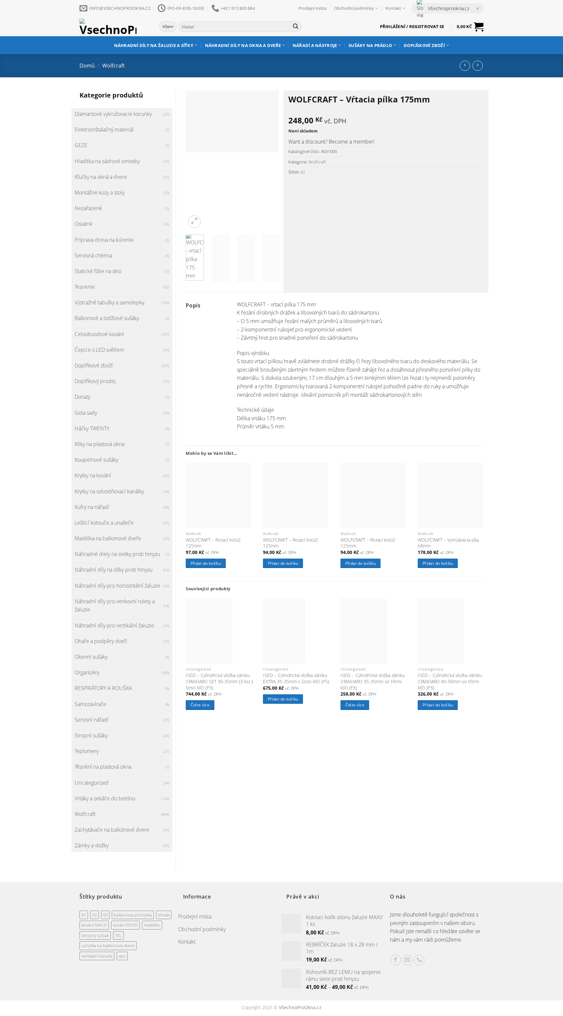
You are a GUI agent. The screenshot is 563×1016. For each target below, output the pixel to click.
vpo (122, 956)
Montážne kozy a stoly (99, 192)
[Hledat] (295, 26)
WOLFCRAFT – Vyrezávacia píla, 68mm (448, 543)
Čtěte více (200, 704)
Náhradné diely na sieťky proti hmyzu (117, 554)
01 (83, 915)
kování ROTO (125, 925)
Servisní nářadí (91, 719)
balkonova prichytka (133, 915)
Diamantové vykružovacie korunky (113, 113)
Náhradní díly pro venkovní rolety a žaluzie (115, 605)
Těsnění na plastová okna (103, 766)
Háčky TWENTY (92, 428)
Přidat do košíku (206, 563)
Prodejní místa (312, 8)
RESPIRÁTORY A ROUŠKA (103, 688)
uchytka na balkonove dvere (108, 945)
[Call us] (419, 960)
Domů (87, 65)
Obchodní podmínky (354, 8)
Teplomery (87, 751)
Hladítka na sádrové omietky (107, 161)
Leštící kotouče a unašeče (104, 522)
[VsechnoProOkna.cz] (114, 26)
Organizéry (87, 672)
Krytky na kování (93, 475)
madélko (152, 925)
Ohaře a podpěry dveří (101, 641)
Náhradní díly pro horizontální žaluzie (117, 585)
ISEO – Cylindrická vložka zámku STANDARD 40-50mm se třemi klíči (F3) (450, 681)
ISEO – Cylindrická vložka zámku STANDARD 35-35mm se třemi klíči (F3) (372, 681)
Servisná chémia (93, 255)
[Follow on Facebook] (395, 960)
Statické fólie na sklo (98, 271)
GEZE (81, 145)
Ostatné (84, 223)
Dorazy (82, 396)
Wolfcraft (113, 65)
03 (105, 915)
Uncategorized (91, 782)
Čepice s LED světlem (99, 349)
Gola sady (86, 412)
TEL (118, 935)
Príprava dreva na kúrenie (104, 239)
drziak (163, 915)
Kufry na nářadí (92, 507)
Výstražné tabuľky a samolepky (109, 302)
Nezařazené (88, 208)
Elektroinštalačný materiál (104, 129)
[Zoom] (194, 221)
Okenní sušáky (91, 656)
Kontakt (393, 8)
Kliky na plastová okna (99, 444)
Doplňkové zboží (424, 45)
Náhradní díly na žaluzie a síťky (153, 45)
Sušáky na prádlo (370, 45)
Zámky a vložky (91, 845)
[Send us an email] (407, 960)
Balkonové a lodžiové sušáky (107, 318)
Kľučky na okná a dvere (101, 176)
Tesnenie (85, 286)
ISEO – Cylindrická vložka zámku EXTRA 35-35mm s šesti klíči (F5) (296, 678)
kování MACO (94, 925)
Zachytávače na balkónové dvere (112, 829)
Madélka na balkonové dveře (108, 538)
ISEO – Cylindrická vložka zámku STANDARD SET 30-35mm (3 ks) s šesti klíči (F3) (219, 681)
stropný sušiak (95, 935)
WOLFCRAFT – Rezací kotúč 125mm (213, 543)
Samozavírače (90, 704)
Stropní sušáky (91, 735)
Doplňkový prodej (95, 381)
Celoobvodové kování (99, 334)
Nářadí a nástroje (315, 45)
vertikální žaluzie (96, 956)
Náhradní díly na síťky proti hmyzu (113, 569)
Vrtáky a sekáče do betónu (105, 798)
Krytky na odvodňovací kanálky (109, 491)
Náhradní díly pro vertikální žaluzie (114, 625)
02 (302, 172)
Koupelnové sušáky (96, 459)
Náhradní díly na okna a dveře (243, 45)
